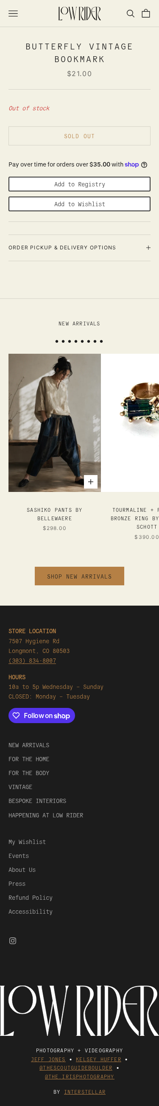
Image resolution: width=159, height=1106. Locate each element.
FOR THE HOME (28, 758)
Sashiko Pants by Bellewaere (54, 513)
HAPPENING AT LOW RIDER (45, 815)
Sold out (79, 135)
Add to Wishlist (79, 204)
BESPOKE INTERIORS (37, 800)
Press (16, 883)
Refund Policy (30, 897)
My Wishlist (27, 841)
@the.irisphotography (79, 1076)
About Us (22, 869)
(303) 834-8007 (32, 660)
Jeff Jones (48, 1059)
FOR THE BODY (28, 772)
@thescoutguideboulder (75, 1067)
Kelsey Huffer (98, 1059)
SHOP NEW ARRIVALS (79, 576)
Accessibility (30, 911)
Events (18, 855)
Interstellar (85, 1091)
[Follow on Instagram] (12, 941)
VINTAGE (20, 786)
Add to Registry (79, 184)
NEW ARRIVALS (28, 744)
